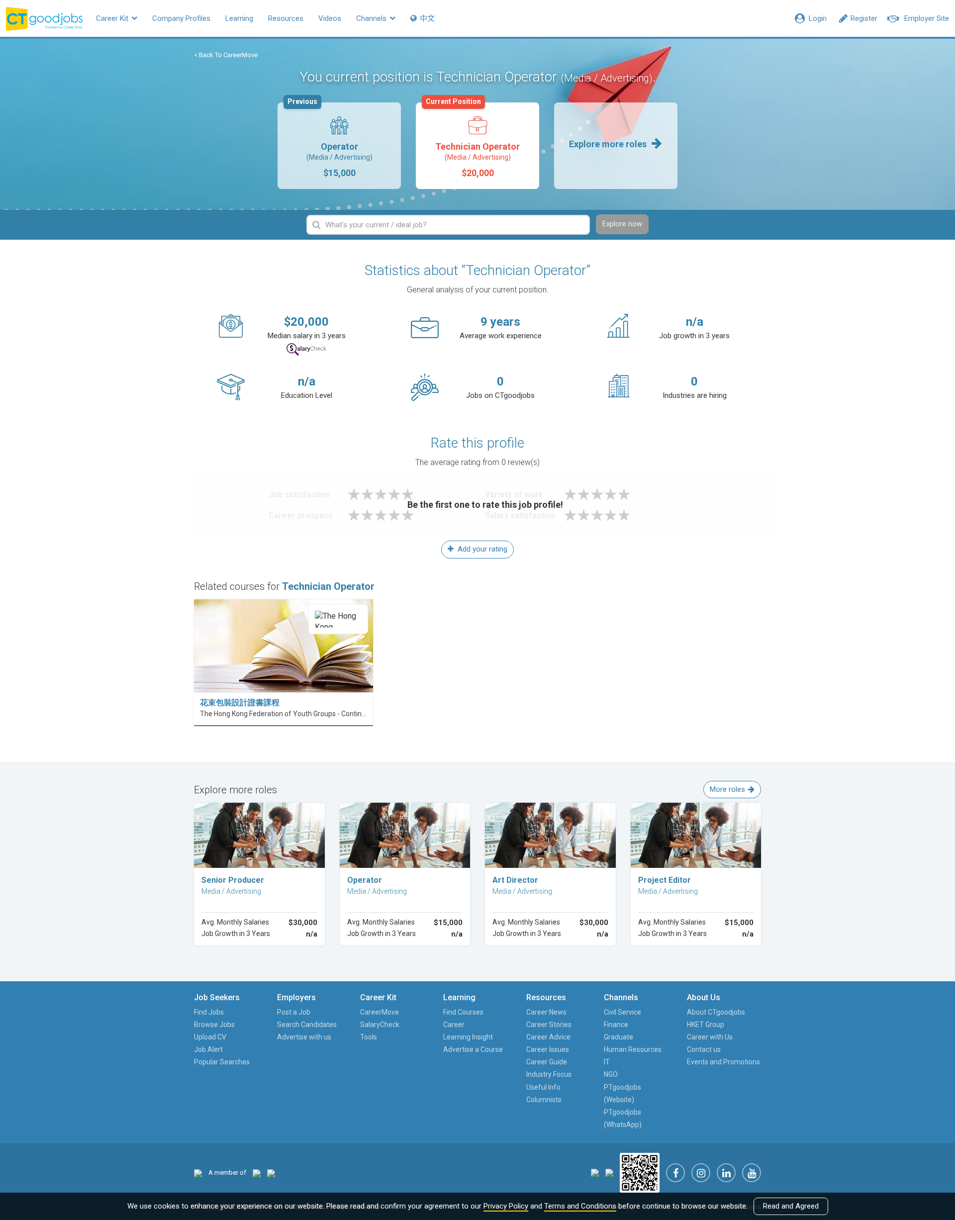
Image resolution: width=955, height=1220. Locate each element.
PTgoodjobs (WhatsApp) (623, 1118)
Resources (285, 18)
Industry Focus (549, 1074)
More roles (727, 789)
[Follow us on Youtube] (751, 1172)
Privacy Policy (505, 1206)
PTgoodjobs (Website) (622, 1093)
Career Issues (547, 1049)
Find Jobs (209, 1012)
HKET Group (705, 1025)
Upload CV (210, 1037)
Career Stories (549, 1025)
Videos (329, 18)
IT (607, 1062)
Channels (372, 18)
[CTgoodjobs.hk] (198, 1172)
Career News (546, 1012)
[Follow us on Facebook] (675, 1172)
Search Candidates (307, 1025)
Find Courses (463, 1012)
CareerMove (379, 1012)
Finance (616, 1025)
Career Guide (546, 1062)
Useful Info (543, 1087)
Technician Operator (473, 140)
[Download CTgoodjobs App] (640, 1172)
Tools (368, 1037)
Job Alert (208, 1049)
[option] (339, 145)
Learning (239, 18)
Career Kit (113, 18)
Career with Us (710, 1037)
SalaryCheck (379, 1025)
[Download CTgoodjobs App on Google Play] (609, 1172)
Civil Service (622, 1012)
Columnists (544, 1100)
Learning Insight (468, 1037)
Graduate (618, 1037)
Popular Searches (222, 1062)
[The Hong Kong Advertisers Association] (257, 1172)
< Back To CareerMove (226, 55)
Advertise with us (304, 1037)
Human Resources (633, 1049)
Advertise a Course (473, 1049)
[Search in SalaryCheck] (306, 349)
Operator (330, 140)
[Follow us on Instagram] (700, 1172)
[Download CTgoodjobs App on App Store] (595, 1172)
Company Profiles (181, 18)
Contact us (704, 1049)
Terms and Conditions (580, 1206)
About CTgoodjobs (716, 1012)
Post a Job (293, 1012)
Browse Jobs (214, 1025)
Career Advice (548, 1037)
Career (454, 1025)
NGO (611, 1074)
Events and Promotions (723, 1062)
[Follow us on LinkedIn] (726, 1172)
